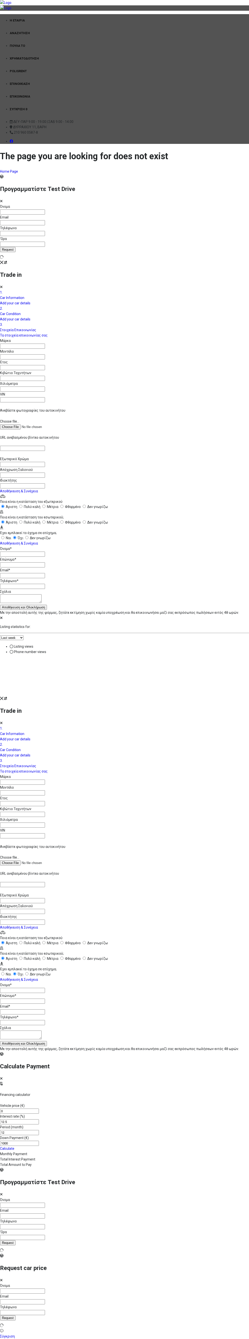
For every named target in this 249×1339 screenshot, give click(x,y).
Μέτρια (52, 507)
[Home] (5, 3)
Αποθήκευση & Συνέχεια (19, 491)
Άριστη (11, 507)
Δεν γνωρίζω (97, 507)
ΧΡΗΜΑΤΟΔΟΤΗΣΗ (24, 58)
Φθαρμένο (72, 507)
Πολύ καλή (32, 507)
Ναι (8, 538)
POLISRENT (18, 71)
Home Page (9, 171)
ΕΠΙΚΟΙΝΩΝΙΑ (20, 96)
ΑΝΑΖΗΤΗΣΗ (20, 33)
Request (8, 249)
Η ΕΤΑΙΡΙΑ (17, 20)
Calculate (7, 1149)
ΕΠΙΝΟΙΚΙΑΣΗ (20, 84)
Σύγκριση (7, 1336)
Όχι (20, 538)
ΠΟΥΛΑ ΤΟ (17, 46)
